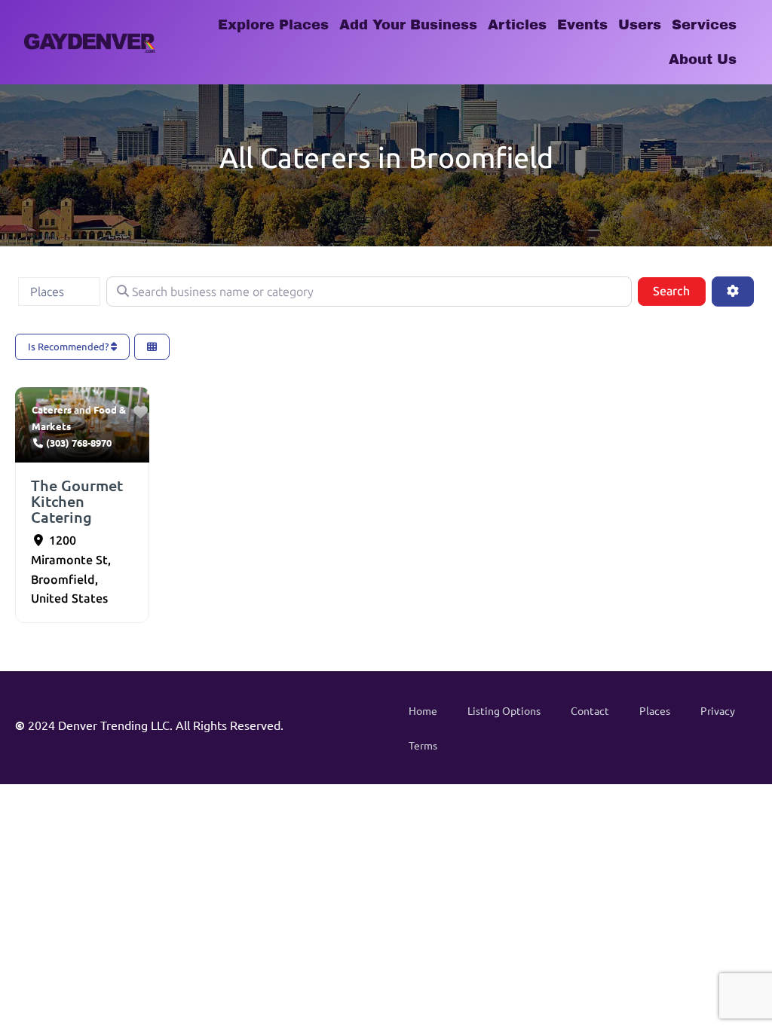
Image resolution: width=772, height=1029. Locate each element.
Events (582, 24)
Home (423, 710)
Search (679, 290)
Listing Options (504, 710)
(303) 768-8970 (79, 442)
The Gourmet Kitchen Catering (77, 501)
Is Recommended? (69, 347)
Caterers (52, 409)
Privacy (717, 710)
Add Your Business (408, 24)
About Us (703, 59)
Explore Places (273, 24)
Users (639, 24)
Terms (423, 745)
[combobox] (59, 291)
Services (704, 24)
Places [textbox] (47, 292)
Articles (517, 24)
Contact (590, 710)
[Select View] (152, 347)
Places (654, 710)
